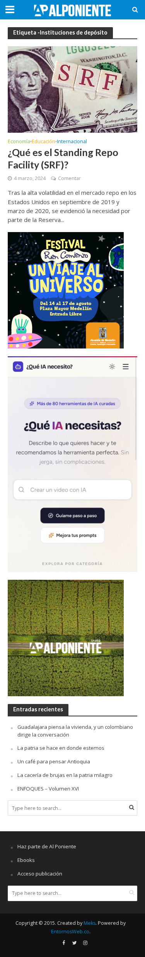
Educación (43, 142)
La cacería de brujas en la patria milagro (65, 774)
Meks (90, 923)
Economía (19, 142)
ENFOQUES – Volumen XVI (48, 788)
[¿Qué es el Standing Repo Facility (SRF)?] (72, 89)
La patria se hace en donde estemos (60, 747)
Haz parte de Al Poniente (46, 846)
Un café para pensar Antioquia (53, 761)
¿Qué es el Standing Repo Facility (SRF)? (63, 158)
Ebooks (26, 859)
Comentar (69, 178)
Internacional (72, 142)
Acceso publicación (39, 873)
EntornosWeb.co (70, 931)
